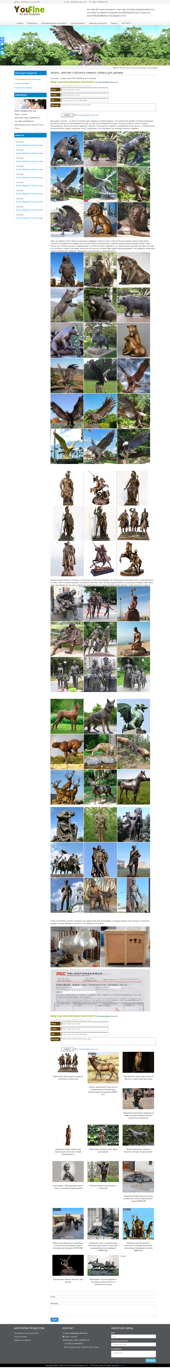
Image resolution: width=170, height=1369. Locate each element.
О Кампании (32, 23)
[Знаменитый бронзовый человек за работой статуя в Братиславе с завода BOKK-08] (138, 1177)
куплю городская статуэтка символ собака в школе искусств (30, 218)
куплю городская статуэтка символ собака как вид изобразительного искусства (30, 169)
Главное (20, 23)
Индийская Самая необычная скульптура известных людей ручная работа (68, 1151)
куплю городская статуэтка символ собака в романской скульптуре (30, 185)
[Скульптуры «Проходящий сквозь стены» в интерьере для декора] (68, 1171)
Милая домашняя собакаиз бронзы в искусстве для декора (138, 1150)
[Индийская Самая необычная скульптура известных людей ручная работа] (68, 1135)
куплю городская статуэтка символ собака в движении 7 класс (30, 201)
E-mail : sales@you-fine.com (75, 2)
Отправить (151, 1360)
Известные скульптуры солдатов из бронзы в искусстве (68, 1077)
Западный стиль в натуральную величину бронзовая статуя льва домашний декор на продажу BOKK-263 (103, 1246)
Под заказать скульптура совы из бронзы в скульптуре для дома (138, 1077)
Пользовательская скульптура (53, 23)
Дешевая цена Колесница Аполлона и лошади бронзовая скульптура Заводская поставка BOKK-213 (138, 1246)
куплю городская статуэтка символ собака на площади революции (30, 161)
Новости (114, 23)
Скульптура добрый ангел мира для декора (103, 1150)
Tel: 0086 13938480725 (98, 2)
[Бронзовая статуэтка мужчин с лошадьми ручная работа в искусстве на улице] (103, 1265)
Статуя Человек (77, 23)
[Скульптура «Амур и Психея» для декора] (68, 1265)
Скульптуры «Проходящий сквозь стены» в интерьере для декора (68, 1187)
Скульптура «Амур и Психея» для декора (68, 1280)
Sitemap (121, 1365)
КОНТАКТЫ (126, 23)
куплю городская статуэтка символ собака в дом (30, 145)
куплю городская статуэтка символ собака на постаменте (30, 177)
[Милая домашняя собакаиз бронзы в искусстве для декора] (138, 1135)
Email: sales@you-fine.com (25, 111)
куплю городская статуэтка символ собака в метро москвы (30, 153)
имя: (113, 1333)
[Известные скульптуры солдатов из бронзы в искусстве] (68, 1062)
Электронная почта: (120, 1341)
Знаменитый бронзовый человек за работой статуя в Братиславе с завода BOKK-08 (138, 1198)
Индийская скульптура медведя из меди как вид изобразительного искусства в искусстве (138, 1115)
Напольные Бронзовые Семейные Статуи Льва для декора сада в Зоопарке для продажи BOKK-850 (68, 1245)
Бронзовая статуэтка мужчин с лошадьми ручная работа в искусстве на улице (103, 1281)
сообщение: (116, 1349)
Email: (75, 1333)
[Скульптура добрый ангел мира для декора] (103, 1135)
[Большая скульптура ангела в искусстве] (103, 1171)
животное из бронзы (97, 23)
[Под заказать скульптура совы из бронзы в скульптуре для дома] (138, 1062)
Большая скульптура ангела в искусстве (103, 1187)
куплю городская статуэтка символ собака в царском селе (30, 193)
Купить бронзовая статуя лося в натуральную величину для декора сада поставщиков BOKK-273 (103, 1090)
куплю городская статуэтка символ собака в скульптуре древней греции (30, 209)
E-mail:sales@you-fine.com (107, 82)
